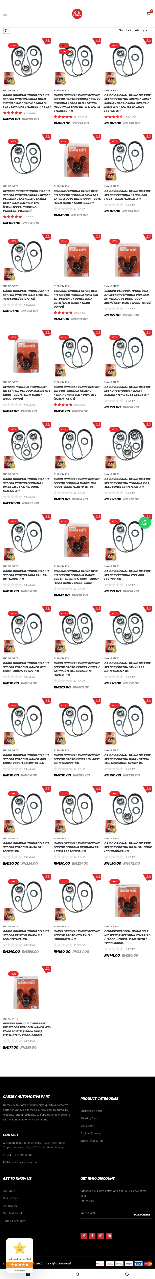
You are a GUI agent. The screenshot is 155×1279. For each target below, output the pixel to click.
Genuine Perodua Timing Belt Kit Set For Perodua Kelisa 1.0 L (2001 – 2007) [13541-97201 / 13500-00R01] (26, 393)
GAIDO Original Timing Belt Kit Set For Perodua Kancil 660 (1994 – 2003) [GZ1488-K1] (127, 195)
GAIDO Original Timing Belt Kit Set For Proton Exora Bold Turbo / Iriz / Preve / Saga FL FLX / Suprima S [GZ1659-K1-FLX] (27, 101)
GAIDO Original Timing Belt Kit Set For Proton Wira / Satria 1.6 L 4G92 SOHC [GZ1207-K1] (127, 759)
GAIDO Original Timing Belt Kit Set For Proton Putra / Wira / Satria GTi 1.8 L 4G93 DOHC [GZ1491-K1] (77, 669)
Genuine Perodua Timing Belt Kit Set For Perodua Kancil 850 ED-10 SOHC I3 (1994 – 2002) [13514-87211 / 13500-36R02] (27, 1029)
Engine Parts (10, 90)
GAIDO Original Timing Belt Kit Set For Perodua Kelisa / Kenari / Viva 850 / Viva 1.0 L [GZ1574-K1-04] (77, 393)
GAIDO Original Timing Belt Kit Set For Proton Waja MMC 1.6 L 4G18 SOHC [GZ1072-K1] (26, 295)
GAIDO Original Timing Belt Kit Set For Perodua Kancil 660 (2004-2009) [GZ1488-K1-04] (26, 759)
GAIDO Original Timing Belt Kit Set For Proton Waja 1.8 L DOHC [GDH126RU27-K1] (128, 847)
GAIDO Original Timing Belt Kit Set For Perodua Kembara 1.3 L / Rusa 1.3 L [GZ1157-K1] (77, 847)
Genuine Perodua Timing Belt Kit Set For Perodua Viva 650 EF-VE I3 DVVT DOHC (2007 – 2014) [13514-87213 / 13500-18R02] (127, 297)
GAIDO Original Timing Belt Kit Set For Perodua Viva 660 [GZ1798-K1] (127, 575)
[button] (149, 14)
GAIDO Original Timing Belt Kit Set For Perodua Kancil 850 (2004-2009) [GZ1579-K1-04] (77, 483)
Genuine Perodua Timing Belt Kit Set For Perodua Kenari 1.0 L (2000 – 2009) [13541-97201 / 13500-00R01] (127, 937)
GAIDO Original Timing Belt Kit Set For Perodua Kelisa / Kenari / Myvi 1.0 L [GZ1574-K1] (127, 391)
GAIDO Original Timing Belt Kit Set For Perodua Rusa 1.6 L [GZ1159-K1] (26, 847)
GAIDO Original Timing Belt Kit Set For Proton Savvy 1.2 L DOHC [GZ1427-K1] (127, 667)
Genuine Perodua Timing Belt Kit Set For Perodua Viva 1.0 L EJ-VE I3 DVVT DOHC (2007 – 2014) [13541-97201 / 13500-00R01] (77, 197)
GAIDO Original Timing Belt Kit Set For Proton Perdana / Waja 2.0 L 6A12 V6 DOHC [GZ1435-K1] (26, 485)
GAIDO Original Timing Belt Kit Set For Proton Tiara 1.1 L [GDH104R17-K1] (77, 935)
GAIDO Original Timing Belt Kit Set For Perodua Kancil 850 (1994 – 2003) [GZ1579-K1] (26, 667)
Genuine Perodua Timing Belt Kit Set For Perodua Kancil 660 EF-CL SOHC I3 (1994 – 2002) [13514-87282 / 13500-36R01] (76, 577)
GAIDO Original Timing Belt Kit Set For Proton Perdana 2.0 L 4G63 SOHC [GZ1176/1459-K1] (127, 483)
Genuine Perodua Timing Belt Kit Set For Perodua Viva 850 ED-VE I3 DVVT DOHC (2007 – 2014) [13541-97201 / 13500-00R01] (76, 299)
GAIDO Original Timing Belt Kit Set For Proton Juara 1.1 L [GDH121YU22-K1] (26, 935)
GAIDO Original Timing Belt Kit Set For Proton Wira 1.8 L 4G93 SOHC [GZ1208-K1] (77, 759)
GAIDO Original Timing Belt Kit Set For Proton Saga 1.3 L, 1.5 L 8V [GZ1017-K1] (26, 575)
